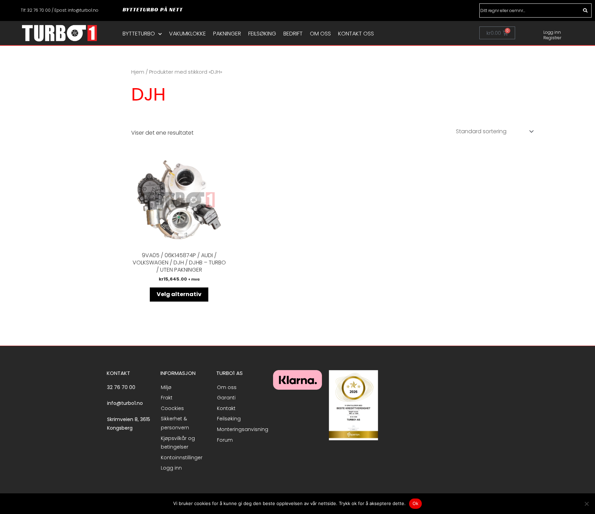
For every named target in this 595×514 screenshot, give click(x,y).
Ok (416, 503)
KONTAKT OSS (356, 33)
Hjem (137, 72)
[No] (586, 503)
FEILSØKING (262, 33)
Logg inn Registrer (552, 35)
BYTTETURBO (139, 33)
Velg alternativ (179, 294)
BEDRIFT (293, 33)
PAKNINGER (227, 33)
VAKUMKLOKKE (187, 33)
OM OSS (320, 33)
